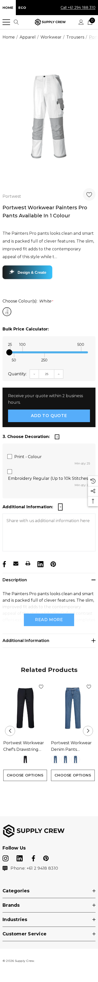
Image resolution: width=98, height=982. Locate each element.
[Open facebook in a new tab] (32, 857)
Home (8, 8)
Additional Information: (28, 506)
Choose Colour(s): (28, 301)
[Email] (15, 563)
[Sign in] (81, 22)
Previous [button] (10, 731)
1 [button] (45, 790)
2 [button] (53, 790)
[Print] (27, 563)
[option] (49, 117)
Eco (22, 8)
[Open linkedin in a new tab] (20, 857)
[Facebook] (3, 563)
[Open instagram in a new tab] (6, 857)
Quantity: (17, 373)
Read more (49, 619)
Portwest (12, 196)
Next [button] (88, 731)
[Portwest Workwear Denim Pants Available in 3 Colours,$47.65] (73, 708)
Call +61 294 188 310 (78, 7)
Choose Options (25, 775)
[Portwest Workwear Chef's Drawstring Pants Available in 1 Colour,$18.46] (25, 708)
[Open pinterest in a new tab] (46, 857)
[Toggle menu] (6, 22)
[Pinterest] (52, 563)
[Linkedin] (39, 563)
